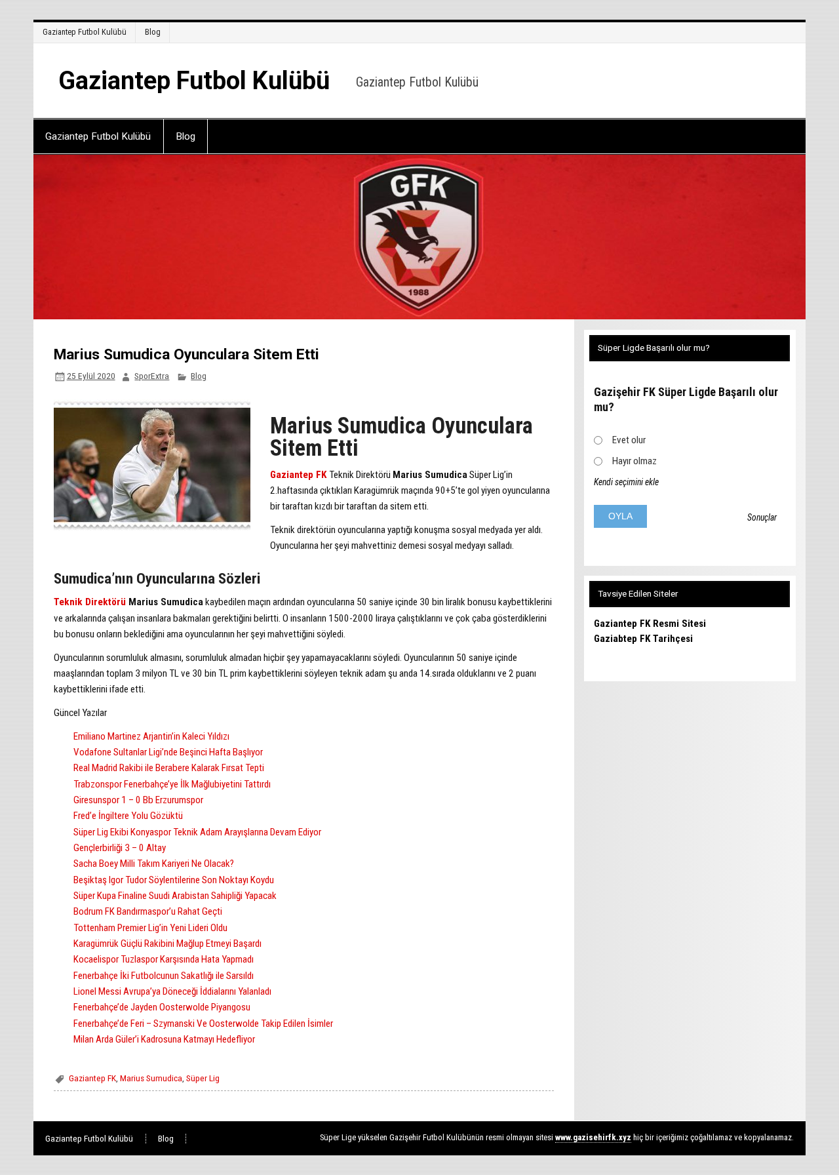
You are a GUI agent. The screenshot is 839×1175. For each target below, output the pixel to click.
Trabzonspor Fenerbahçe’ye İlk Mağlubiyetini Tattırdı (172, 784)
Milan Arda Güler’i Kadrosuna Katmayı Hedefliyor (164, 1039)
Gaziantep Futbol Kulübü (85, 32)
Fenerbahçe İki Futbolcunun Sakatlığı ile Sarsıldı (163, 976)
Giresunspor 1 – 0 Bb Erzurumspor (138, 800)
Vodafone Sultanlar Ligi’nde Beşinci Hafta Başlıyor (168, 752)
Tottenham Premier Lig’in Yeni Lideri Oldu (150, 928)
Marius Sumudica (151, 1078)
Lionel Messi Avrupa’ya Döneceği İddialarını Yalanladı (172, 991)
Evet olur (629, 440)
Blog (153, 32)
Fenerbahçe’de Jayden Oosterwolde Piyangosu (161, 1007)
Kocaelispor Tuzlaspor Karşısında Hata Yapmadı (163, 959)
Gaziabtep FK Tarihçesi (643, 639)
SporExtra (151, 375)
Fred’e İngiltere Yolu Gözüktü (128, 816)
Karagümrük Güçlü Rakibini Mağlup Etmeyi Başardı (167, 943)
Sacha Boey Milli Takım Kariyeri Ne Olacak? (153, 863)
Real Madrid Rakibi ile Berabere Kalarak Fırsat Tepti (168, 768)
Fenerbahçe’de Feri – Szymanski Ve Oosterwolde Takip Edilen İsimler (203, 1023)
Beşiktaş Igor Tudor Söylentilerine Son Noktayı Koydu (173, 880)
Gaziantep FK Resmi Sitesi (650, 623)
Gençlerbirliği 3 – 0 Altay (119, 848)
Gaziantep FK (299, 475)
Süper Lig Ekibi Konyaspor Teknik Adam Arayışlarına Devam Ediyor (197, 832)
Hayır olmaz (634, 461)
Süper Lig (203, 1078)
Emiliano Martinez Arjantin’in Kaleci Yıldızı (151, 736)
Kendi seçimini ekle (626, 482)
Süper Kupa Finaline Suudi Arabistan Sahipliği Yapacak (175, 896)
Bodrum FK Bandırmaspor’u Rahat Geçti (147, 911)
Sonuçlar (762, 517)
